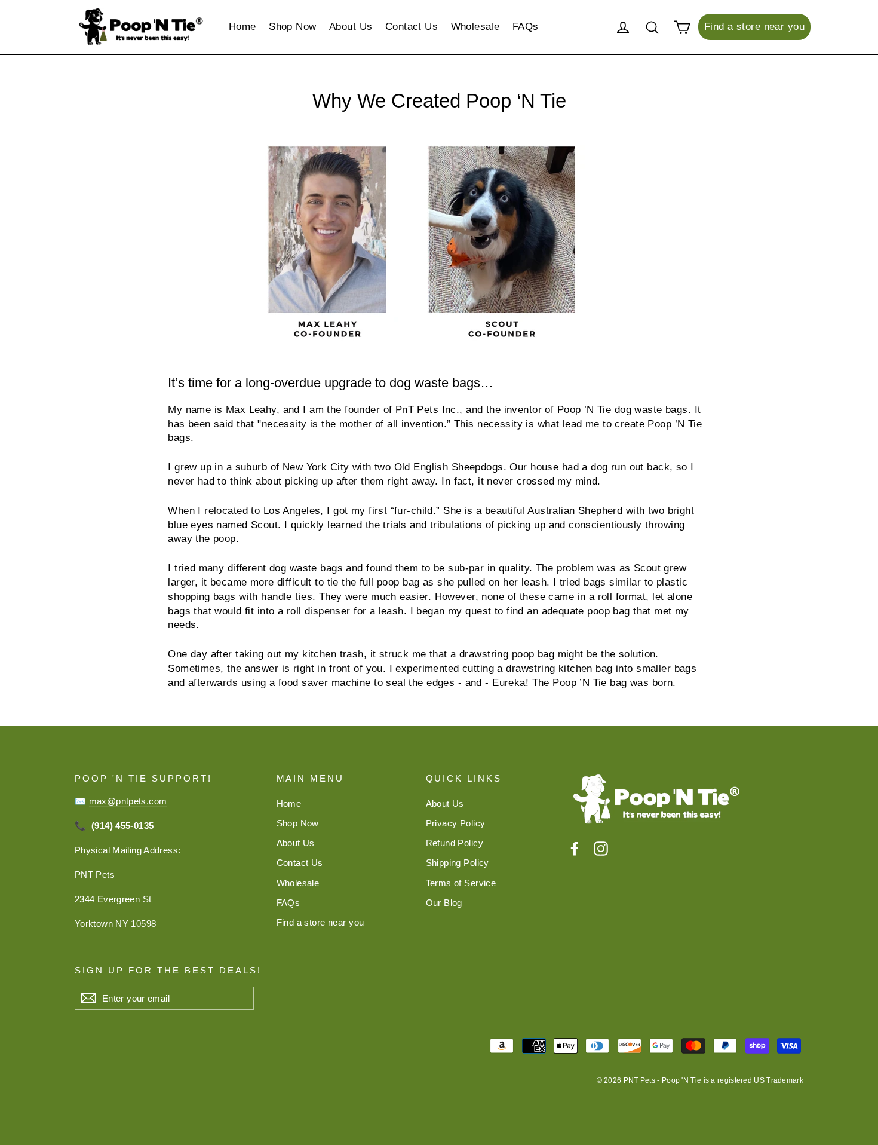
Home (242, 26)
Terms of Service (461, 883)
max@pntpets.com (128, 801)
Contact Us (411, 26)
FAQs (525, 26)
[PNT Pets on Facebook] (574, 848)
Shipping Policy (457, 863)
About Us (350, 26)
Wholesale (475, 26)
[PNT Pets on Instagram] (601, 848)
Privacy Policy (456, 823)
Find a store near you (754, 26)
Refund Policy (455, 843)
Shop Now (292, 26)
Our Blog (444, 903)
